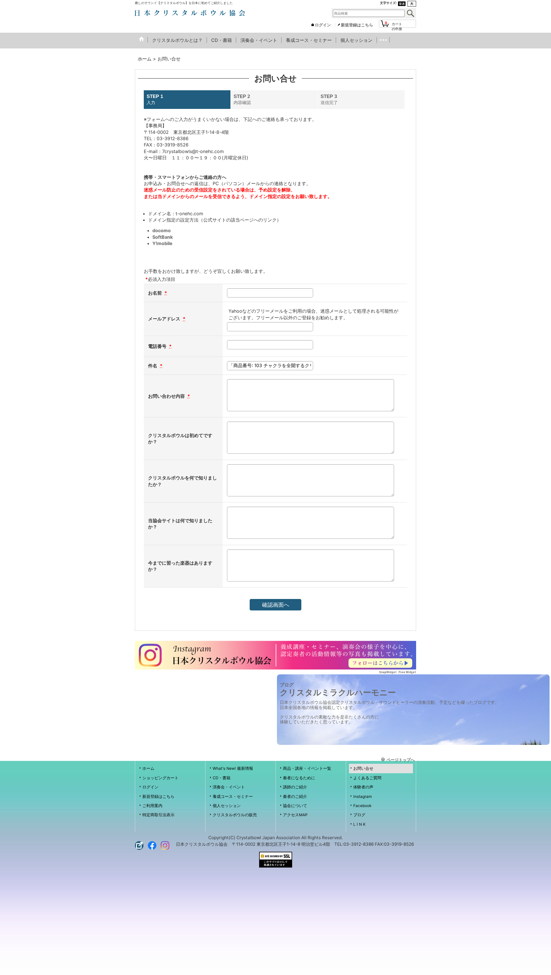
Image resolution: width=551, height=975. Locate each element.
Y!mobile (162, 243)
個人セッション (227, 805)
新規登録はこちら (357, 25)
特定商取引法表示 (158, 814)
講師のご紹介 (295, 787)
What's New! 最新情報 (233, 768)
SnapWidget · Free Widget (397, 672)
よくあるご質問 (367, 778)
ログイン (323, 25)
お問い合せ (363, 768)
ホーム (148, 768)
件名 (153, 366)
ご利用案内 (152, 805)
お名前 (155, 293)
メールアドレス (164, 319)
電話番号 (158, 346)
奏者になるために (299, 778)
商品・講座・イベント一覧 (307, 768)
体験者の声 (363, 787)
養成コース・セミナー (233, 796)
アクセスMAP (295, 814)
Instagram (362, 796)
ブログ (359, 814)
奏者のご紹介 (295, 796)
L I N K (359, 824)
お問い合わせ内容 (167, 396)
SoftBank (162, 237)
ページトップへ (401, 759)
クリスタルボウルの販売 (235, 814)
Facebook (362, 805)
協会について (295, 805)
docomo (161, 230)
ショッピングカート (160, 778)
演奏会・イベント (229, 787)
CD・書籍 (221, 778)
